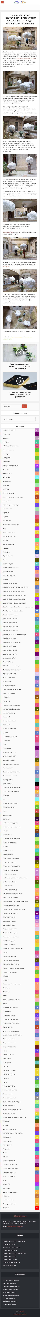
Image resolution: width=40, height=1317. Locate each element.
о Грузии (21, 1311)
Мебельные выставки (10, 1301)
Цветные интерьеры (9, 1283)
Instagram (6, 266)
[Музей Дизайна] (20, 2)
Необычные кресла (9, 1244)
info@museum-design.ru (15, 1226)
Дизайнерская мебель (10, 1256)
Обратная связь (20, 1216)
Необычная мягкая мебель (11, 1262)
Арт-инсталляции (17, 337)
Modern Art (6, 337)
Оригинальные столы (10, 1250)
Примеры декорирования (11, 1286)
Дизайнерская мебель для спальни (14, 1253)
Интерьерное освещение (11, 1280)
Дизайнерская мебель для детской (14, 1241)
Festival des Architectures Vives (26, 58)
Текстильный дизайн (9, 1304)
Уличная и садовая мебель (11, 1247)
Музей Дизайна (8, 232)
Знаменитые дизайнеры (11, 1295)
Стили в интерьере (9, 1292)
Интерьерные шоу (9, 1298)
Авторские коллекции (10, 1265)
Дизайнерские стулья (10, 1259)
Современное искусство (10, 1289)
